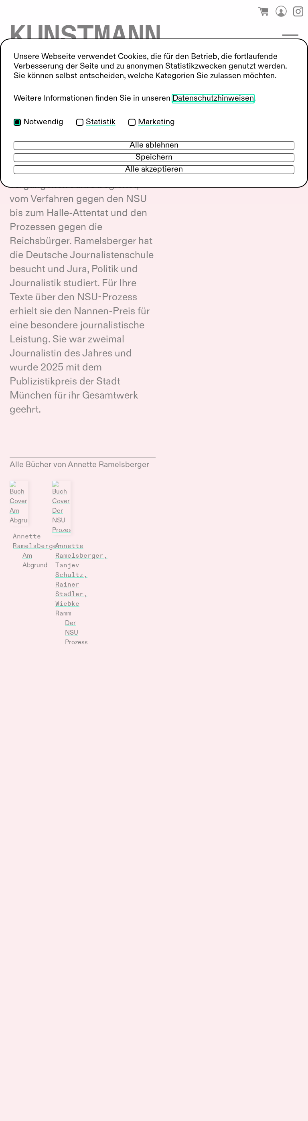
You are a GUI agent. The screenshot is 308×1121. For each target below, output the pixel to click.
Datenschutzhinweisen (213, 99)
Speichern (154, 158)
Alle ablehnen (154, 146)
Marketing (156, 122)
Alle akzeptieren (154, 170)
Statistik (101, 122)
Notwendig (43, 122)
